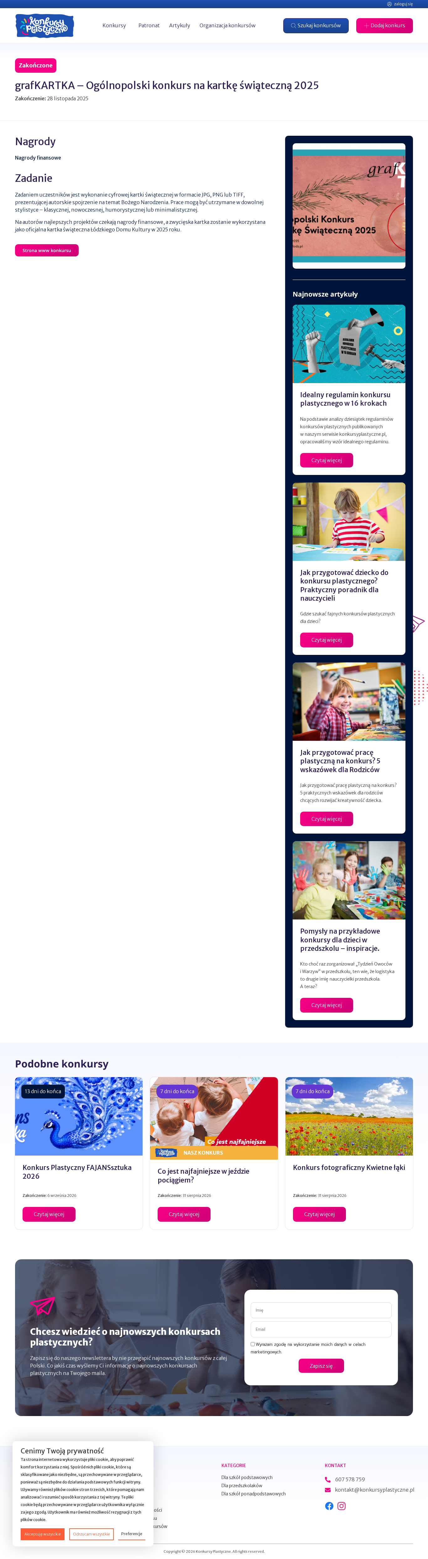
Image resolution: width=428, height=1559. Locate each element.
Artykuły (179, 26)
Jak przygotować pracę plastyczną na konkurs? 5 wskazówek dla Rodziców (340, 761)
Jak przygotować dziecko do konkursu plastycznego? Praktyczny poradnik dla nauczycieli (344, 585)
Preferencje (131, 1533)
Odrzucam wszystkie (91, 1534)
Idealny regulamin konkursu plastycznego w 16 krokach (345, 399)
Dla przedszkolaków (242, 1485)
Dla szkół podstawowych (247, 1477)
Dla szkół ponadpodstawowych (254, 1494)
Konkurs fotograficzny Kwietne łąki (349, 1167)
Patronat (149, 26)
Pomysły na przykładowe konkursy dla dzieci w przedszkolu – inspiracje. (340, 940)
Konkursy (114, 26)
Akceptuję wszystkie (42, 1534)
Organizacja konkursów (228, 26)
